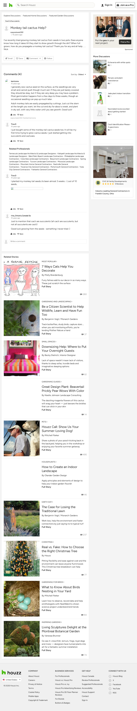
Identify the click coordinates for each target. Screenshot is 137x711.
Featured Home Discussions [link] (35, 16)
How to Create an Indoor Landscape (59, 469)
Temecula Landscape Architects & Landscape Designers (32, 153)
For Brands (59, 699)
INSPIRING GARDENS (51, 622)
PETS (44, 422)
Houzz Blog (117, 676)
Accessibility (87, 688)
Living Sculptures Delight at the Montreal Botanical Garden (64, 629)
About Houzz (33, 676)
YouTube (116, 688)
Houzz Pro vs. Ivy (62, 684)
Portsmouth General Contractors (64, 167)
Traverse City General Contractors (35, 167)
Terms (31, 688)
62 (85, 374)
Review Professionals (91, 680)
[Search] (18, 5)
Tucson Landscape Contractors (43, 161)
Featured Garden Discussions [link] (61, 16)
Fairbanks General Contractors (44, 169)
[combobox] (55, 5)
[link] (116, 184)
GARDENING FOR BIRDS (52, 582)
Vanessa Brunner (52, 635)
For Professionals (62, 676)
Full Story (46, 286)
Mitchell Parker (52, 435)
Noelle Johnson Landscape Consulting (63, 395)
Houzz (48, 555)
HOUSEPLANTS (48, 462)
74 (85, 655)
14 (85, 414)
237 (85, 534)
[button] (5, 5)
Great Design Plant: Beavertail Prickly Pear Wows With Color (63, 389)
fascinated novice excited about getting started (118, 110)
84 (85, 615)
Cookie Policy (34, 692)
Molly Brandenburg (54, 275)
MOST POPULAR (49, 261)
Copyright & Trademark (38, 700)
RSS (114, 693)
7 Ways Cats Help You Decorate (57, 268)
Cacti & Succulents (12, 21)
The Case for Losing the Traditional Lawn (58, 509)
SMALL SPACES (48, 342)
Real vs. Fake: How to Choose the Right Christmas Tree (63, 549)
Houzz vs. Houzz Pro (63, 680)
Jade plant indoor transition (119, 93)
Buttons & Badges (62, 703)
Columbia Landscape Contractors (35, 159)
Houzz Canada (88, 676)
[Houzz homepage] (11, 5)
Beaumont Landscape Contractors (64, 159)
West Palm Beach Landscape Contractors (45, 156)
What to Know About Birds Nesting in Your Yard (61, 589)
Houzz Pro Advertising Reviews (68, 688)
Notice (39, 684)
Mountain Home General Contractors (36, 164)
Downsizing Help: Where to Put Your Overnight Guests (64, 349)
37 (85, 334)
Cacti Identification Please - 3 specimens (119, 125)
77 (85, 575)
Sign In (85, 700)
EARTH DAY (47, 502)
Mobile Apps (33, 696)
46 (85, 494)
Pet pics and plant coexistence (115, 79)
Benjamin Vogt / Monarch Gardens (61, 319)
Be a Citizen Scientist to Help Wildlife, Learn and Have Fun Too (63, 310)
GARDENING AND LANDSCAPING (56, 301)
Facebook (117, 684)
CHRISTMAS (47, 542)
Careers (31, 680)
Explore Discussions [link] (12, 16)
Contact (85, 696)
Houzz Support (88, 692)
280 (85, 294)
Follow (49, 58)
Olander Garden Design (56, 475)
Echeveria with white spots (119, 62)
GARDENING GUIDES (51, 382)
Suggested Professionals (92, 684)
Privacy (31, 684)
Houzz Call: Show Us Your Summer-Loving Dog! (60, 429)
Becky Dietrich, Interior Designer (60, 355)
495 (85, 454)
